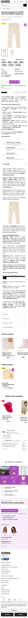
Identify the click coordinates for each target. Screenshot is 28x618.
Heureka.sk (5, 448)
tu (6, 607)
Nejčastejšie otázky (5, 591)
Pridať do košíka (13, 81)
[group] (9, 412)
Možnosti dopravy (5, 580)
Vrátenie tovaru (4, 569)
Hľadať (25, 5)
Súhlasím (21, 614)
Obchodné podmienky (6, 565)
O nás (2, 587)
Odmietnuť (7, 614)
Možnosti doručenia (19, 73)
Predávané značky (5, 593)
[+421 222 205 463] (15, 1)
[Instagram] (5, 546)
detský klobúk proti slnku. (11, 298)
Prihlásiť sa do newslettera (10, 510)
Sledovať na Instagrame (15, 462)
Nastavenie (14, 610)
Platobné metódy (5, 582)
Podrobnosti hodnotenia (17, 16)
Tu (13, 199)
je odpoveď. (16, 199)
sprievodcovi (8, 187)
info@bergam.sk (6, 541)
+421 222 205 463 (6, 537)
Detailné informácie (5, 136)
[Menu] (26, 1)
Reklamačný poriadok (6, 571)
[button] (8, 422)
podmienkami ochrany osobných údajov (19, 513)
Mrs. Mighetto (18, 132)
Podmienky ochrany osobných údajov (9, 567)
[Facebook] (2, 546)
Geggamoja (22, 97)
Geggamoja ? (8, 133)
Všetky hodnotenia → (7, 437)
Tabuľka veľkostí (19, 59)
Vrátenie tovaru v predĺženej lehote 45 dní (10, 578)
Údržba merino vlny (5, 589)
